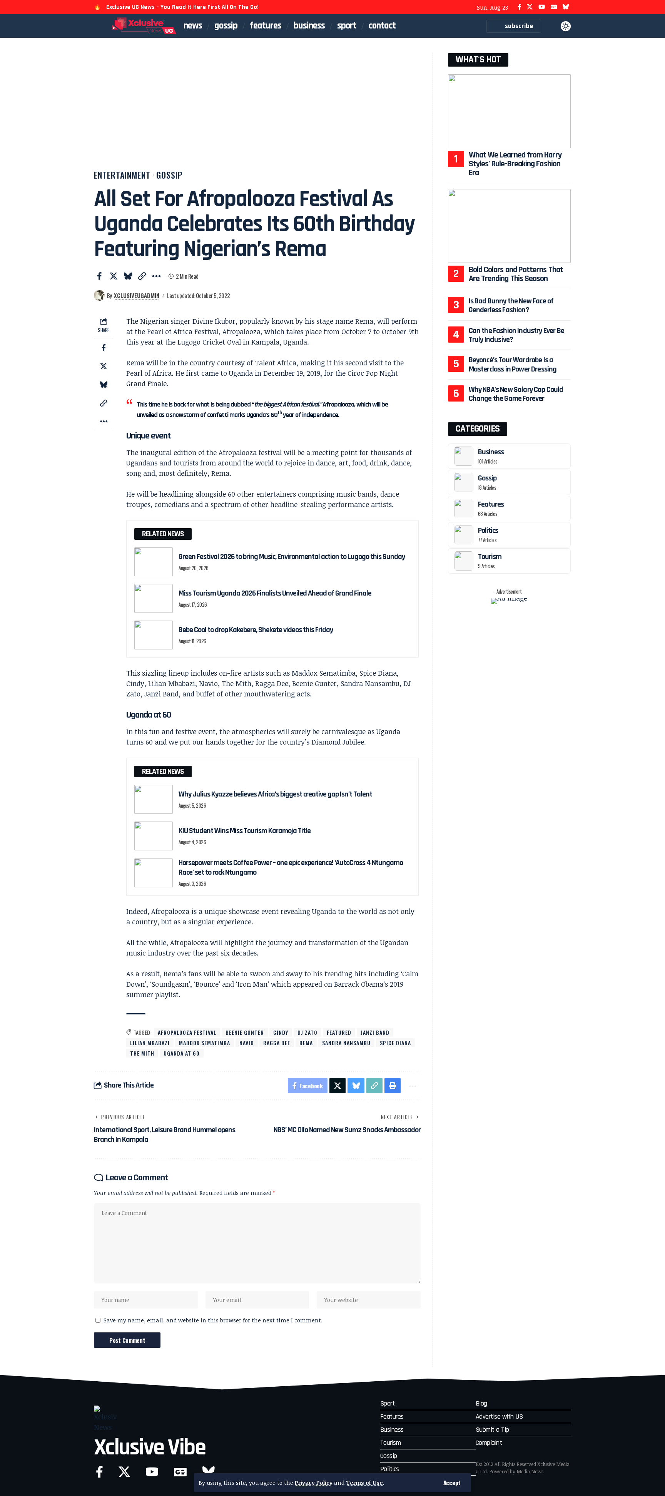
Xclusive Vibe (150, 1448)
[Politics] (463, 534)
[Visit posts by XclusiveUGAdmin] (99, 295)
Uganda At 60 (182, 1053)
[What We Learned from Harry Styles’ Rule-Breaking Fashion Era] (509, 111)
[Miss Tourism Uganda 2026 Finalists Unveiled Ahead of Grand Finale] (153, 598)
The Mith (142, 1053)
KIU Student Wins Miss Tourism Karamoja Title (245, 831)
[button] (452, 1483)
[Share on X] (113, 276)
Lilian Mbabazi (150, 1043)
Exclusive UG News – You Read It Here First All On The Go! (182, 7)
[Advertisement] (257, 111)
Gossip (169, 175)
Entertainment (122, 175)
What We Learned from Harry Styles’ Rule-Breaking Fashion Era (515, 164)
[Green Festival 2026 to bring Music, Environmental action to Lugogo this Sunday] (153, 561)
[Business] (463, 456)
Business (491, 452)
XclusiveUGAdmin (136, 295)
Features (491, 504)
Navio (246, 1043)
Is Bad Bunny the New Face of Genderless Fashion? (511, 305)
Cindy (280, 1032)
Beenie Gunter (245, 1032)
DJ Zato (307, 1032)
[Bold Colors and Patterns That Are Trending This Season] (509, 226)
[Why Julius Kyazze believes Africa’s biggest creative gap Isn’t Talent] (153, 799)
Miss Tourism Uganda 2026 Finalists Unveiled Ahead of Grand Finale (275, 593)
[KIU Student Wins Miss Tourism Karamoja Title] (153, 836)
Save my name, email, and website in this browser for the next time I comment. (213, 1320)
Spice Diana (395, 1043)
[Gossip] (463, 482)
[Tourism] (463, 561)
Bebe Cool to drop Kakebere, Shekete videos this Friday (256, 630)
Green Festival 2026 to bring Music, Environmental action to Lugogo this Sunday (292, 557)
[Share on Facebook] (99, 276)
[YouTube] (541, 7)
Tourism (489, 557)
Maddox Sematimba (204, 1043)
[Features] (463, 508)
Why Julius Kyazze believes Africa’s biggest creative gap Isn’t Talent (275, 794)
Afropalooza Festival (187, 1032)
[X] (530, 7)
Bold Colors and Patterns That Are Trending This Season (516, 274)
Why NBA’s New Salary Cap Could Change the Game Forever (516, 394)
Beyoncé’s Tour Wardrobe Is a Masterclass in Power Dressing (513, 364)
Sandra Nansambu (346, 1043)
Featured (339, 1032)
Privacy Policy (313, 1482)
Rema (306, 1043)
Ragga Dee (276, 1043)
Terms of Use (364, 1482)
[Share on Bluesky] (127, 276)
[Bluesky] (566, 7)
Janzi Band (375, 1032)
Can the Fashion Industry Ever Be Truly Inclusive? (516, 335)
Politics (488, 530)
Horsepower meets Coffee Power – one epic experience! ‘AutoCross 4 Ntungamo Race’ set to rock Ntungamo (291, 867)
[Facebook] (519, 7)
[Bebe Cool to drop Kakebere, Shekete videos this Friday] (153, 635)
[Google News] (554, 7)
